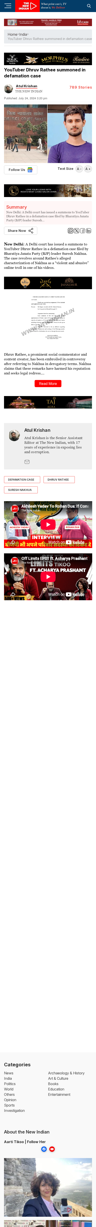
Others (9, 1094)
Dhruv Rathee (58, 479)
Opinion (10, 1100)
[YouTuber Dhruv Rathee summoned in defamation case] (14, 446)
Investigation (14, 1110)
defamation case (21, 479)
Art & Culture (58, 1078)
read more (48, 383)
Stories (80, 87)
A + (88, 169)
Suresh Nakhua (20, 490)
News (8, 1073)
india (23, 34)
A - (79, 169)
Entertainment (59, 1094)
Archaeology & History (66, 1073)
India (8, 1078)
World (8, 1089)
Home (12, 34)
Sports (9, 1105)
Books (53, 1084)
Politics (10, 1084)
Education (56, 1089)
